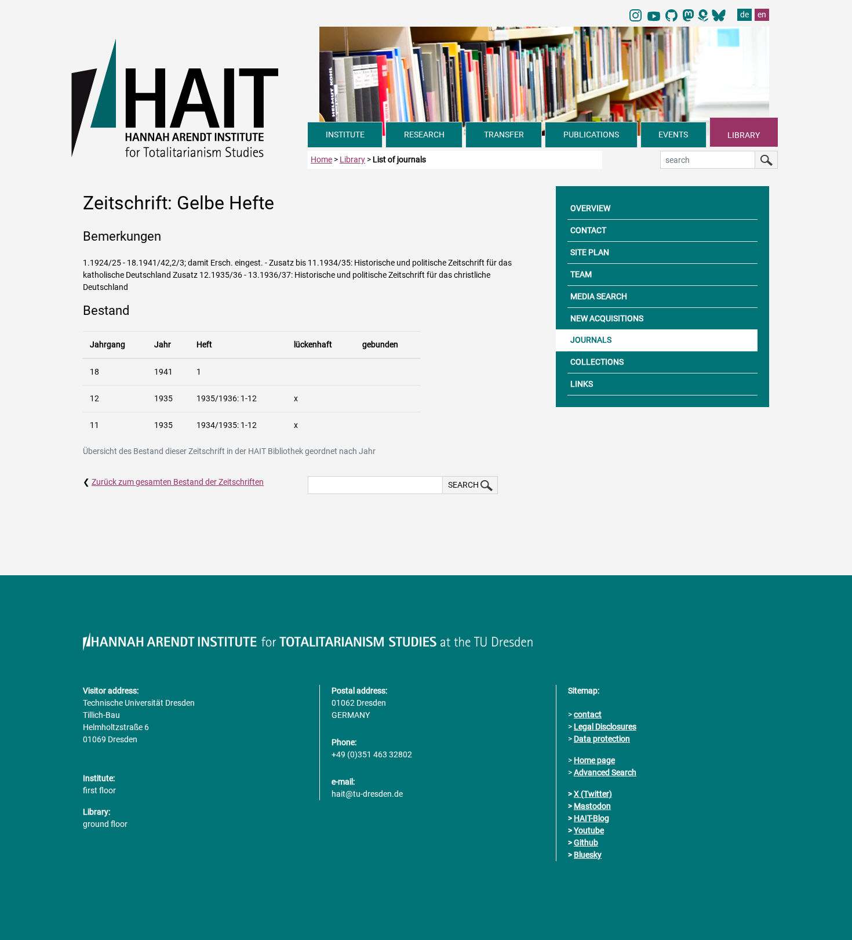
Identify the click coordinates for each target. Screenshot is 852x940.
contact (588, 714)
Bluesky (588, 854)
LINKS (581, 384)
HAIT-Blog (591, 818)
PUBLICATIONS (591, 134)
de (744, 14)
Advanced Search (605, 772)
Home (321, 159)
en (762, 14)
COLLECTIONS (597, 361)
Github (586, 842)
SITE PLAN (589, 252)
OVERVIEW (590, 208)
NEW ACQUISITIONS (606, 318)
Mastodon (592, 806)
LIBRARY (743, 135)
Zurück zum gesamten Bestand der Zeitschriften (178, 482)
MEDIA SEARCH (598, 296)
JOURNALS (590, 339)
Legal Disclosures (605, 726)
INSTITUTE (345, 134)
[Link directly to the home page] (189, 97)
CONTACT (588, 230)
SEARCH (464, 484)
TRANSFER (504, 134)
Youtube (589, 830)
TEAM (581, 274)
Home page (594, 760)
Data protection (602, 738)
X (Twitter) (593, 794)
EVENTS (673, 134)
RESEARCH (424, 134)
